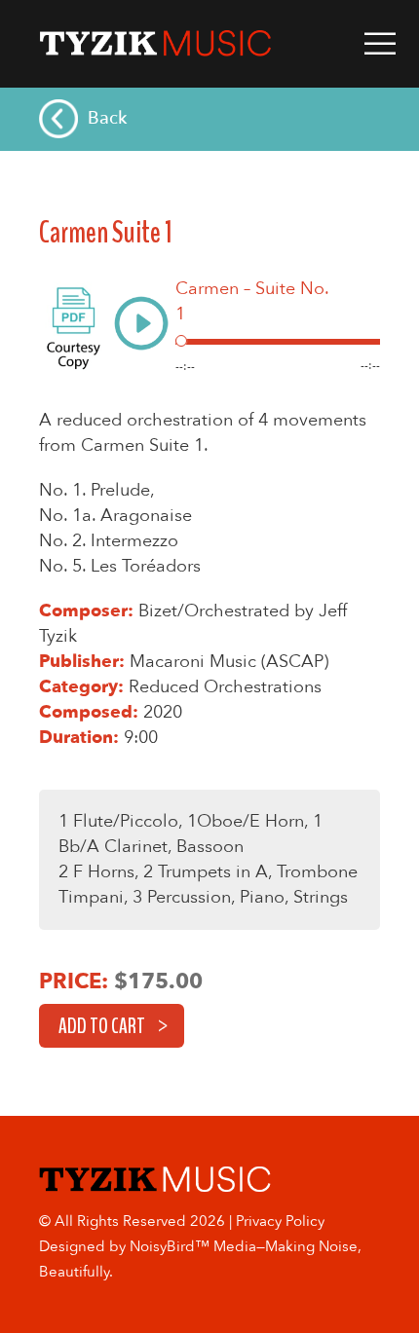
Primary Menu (380, 44)
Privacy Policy (280, 1221)
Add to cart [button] (101, 1026)
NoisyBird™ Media (193, 1246)
